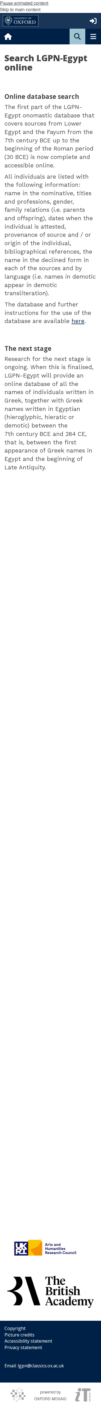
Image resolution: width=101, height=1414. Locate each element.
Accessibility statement (28, 1341)
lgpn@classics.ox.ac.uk (41, 1366)
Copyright (15, 1328)
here (78, 321)
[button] (77, 36)
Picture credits (19, 1335)
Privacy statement (23, 1347)
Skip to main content (20, 9)
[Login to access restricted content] (93, 21)
